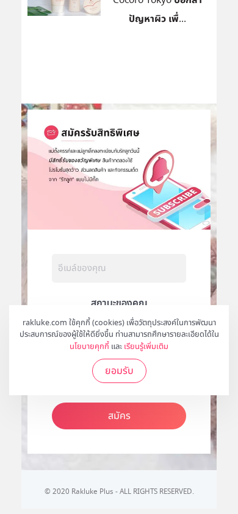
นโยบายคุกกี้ (89, 346)
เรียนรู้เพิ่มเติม (146, 346)
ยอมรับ (119, 371)
